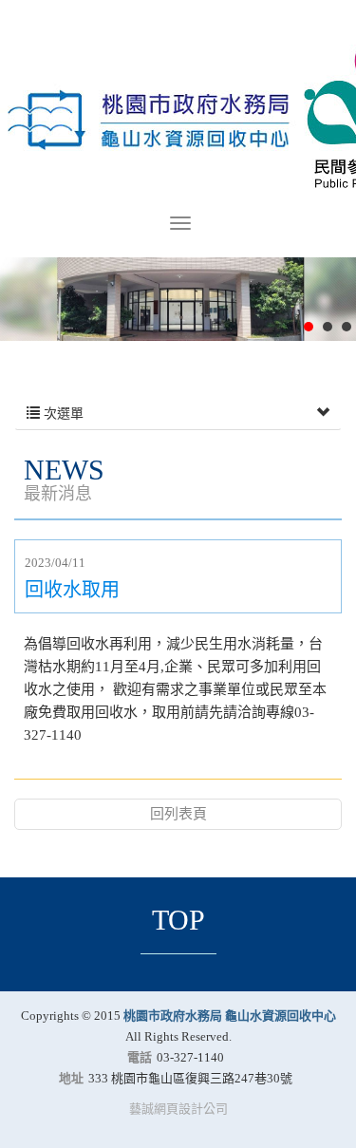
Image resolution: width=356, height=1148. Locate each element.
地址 (71, 1078)
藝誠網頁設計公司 (178, 1108)
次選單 (62, 413)
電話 (139, 1057)
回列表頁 (178, 813)
